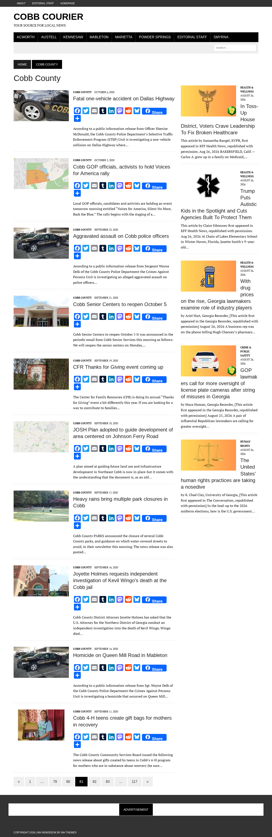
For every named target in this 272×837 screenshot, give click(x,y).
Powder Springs (155, 37)
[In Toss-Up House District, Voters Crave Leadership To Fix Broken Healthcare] (208, 113)
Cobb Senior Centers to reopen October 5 (120, 304)
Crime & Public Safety (245, 351)
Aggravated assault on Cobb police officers (121, 236)
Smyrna (221, 37)
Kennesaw (73, 37)
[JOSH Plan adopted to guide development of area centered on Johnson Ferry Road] (41, 449)
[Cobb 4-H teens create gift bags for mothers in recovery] (41, 737)
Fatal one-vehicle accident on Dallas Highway (123, 98)
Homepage (67, 3)
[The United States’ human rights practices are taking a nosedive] (208, 467)
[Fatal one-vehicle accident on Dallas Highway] (41, 118)
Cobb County (82, 92)
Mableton (99, 37)
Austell (49, 37)
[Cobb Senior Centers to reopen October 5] (41, 324)
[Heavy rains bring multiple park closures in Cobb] (41, 518)
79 (55, 781)
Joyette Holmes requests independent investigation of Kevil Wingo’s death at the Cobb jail (120, 580)
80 (68, 781)
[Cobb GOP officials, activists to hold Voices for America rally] (41, 186)
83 (108, 781)
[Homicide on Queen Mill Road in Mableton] (41, 675)
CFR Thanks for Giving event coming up (118, 367)
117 (134, 781)
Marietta (123, 37)
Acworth (26, 37)
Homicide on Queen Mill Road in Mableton (120, 655)
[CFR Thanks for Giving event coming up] (41, 386)
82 (94, 781)
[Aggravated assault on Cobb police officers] (41, 255)
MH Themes (68, 832)
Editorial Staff (43, 3)
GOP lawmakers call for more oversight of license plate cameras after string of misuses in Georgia (219, 383)
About (21, 3)
